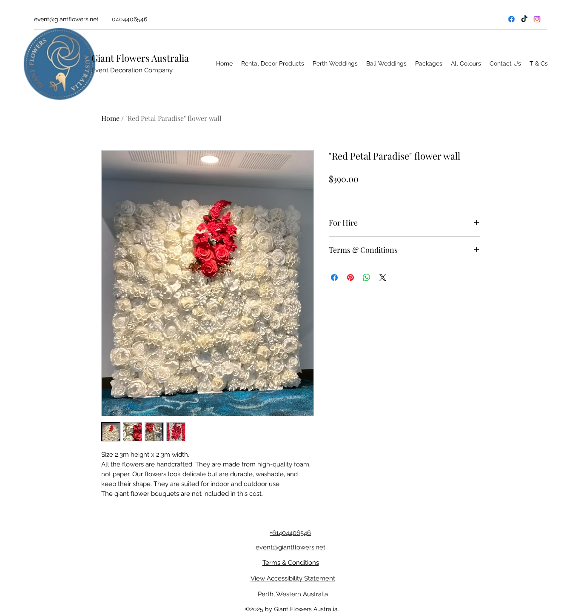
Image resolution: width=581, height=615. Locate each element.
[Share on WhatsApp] (367, 277)
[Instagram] (554, 19)
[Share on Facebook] (334, 277)
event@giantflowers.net (66, 19)
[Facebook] (529, 19)
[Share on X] (383, 277)
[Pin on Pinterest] (350, 277)
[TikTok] (542, 19)
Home (110, 118)
